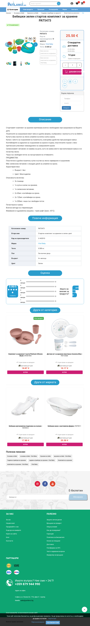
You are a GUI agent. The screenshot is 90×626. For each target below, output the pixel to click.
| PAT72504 (64, 355)
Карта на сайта (11, 534)
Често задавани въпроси (56, 551)
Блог (7, 537)
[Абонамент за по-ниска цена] (75, 81)
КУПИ (25, 372)
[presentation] (35, 44)
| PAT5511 (64, 426)
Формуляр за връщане (55, 555)
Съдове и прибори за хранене (51, 13)
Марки (65, 9)
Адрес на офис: (20, 590)
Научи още (52, 618)
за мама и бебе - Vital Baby (28, 456)
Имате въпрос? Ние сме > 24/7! (34, 580)
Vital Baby (49, 44)
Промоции (40, 9)
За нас (8, 520)
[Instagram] (37, 483)
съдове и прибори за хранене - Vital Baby (42, 460)
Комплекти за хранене (65, 460)
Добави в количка (75, 72)
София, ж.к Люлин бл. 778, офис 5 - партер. (30, 597)
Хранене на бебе (32, 13)
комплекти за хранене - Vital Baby (17, 464)
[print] (70, 81)
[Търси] (58, 3)
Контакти (74, 9)
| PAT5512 (25, 427)
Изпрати (66, 108)
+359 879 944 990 (79, 14)
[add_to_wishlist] (65, 81)
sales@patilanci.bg (26, 600)
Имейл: (24, 600)
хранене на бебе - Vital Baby (62, 456)
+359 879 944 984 (63, 14)
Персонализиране (37, 622)
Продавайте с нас (12, 527)
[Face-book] (45, 483)
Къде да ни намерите (13, 530)
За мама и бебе (19, 13)
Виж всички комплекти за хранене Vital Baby (48, 60)
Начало (8, 13)
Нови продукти (28, 9)
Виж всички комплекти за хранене (48, 52)
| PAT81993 (25, 355)
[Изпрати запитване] (65, 86)
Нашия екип (10, 523)
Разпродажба (53, 9)
